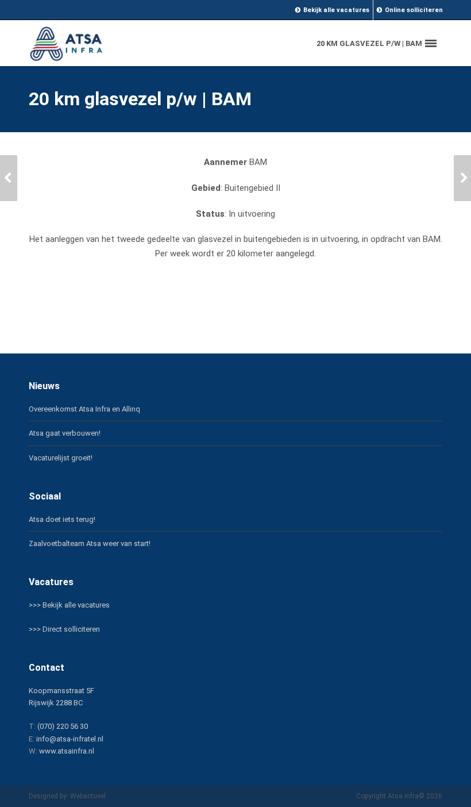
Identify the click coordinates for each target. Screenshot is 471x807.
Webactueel (88, 796)
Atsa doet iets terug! (62, 519)
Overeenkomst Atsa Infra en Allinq (84, 409)
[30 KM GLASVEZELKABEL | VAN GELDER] (462, 178)
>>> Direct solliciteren (64, 629)
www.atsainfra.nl (66, 751)
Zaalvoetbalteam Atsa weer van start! (89, 543)
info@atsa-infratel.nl (69, 739)
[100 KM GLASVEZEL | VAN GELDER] (8, 178)
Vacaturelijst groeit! (60, 458)
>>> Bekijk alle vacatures (69, 605)
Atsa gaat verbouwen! (65, 433)
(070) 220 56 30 (62, 726)
